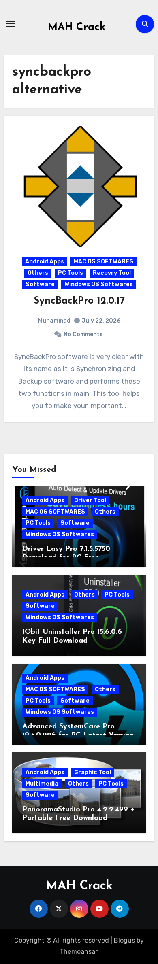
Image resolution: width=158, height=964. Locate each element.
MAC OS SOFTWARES (103, 261)
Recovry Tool (112, 273)
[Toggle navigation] (10, 24)
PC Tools (70, 273)
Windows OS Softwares (98, 284)
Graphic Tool (92, 772)
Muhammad (54, 320)
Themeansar (78, 952)
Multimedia (42, 783)
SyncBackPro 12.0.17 (79, 301)
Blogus (124, 940)
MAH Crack (76, 27)
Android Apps (44, 261)
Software (40, 284)
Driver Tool (90, 500)
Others (38, 273)
